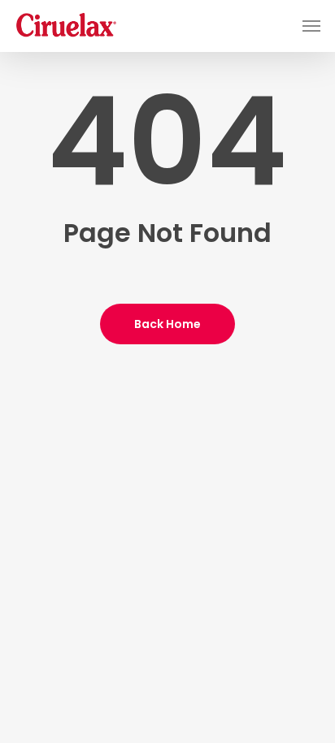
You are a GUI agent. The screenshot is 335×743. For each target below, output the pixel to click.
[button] (311, 26)
